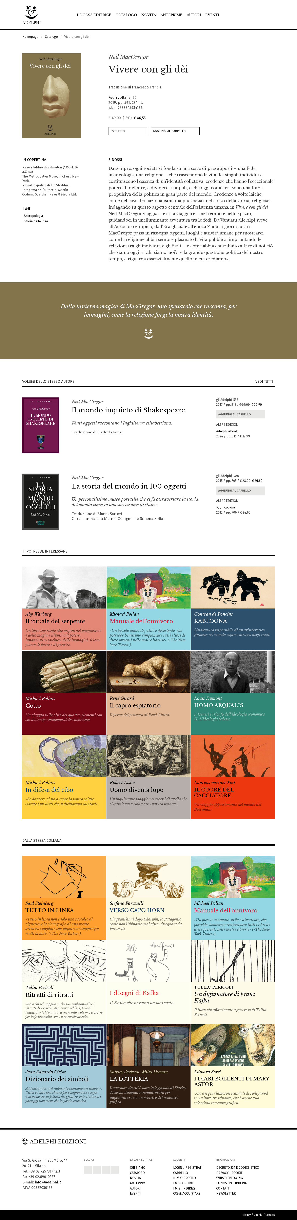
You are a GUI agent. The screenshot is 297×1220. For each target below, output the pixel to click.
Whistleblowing (229, 1178)
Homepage (30, 37)
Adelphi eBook (227, 431)
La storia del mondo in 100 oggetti (129, 486)
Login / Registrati (187, 1168)
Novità (148, 15)
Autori (194, 15)
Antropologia (32, 216)
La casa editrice (94, 15)
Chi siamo (137, 1168)
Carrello (180, 1173)
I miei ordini (183, 1183)
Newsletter (226, 1193)
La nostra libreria (231, 1183)
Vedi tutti (265, 381)
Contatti (223, 1188)
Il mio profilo (184, 1178)
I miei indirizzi (185, 1188)
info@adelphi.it (48, 1182)
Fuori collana (119, 97)
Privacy (222, 1173)
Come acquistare (186, 1193)
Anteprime (171, 15)
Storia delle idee (35, 221)
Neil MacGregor (128, 57)
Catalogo (126, 15)
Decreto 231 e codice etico (237, 1168)
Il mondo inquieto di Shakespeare (128, 410)
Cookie (237, 1173)
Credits (270, 1215)
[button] (262, 57)
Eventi (212, 15)
